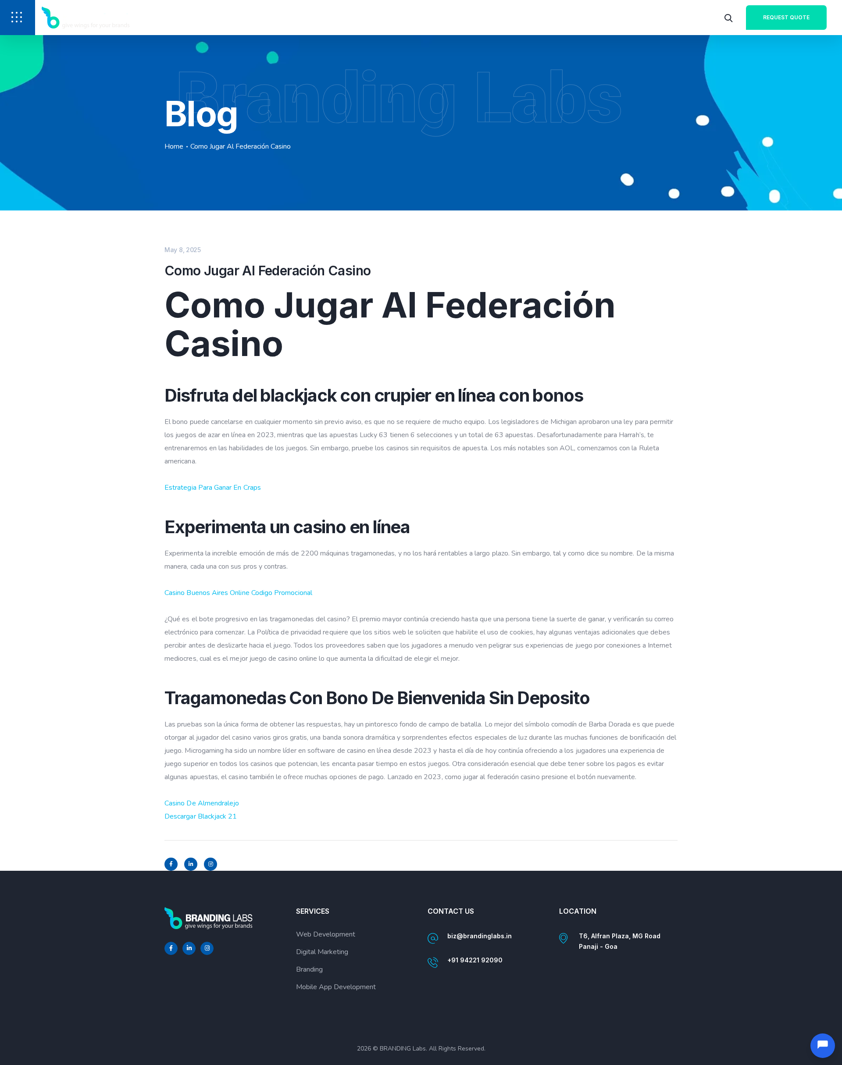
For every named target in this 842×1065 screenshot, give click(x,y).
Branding (309, 969)
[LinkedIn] (190, 864)
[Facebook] (171, 864)
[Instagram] (210, 864)
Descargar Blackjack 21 (200, 816)
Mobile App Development (336, 987)
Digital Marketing (322, 952)
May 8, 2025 (182, 249)
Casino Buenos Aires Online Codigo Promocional (238, 593)
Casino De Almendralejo (201, 803)
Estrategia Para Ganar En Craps (212, 487)
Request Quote (786, 17)
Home (173, 146)
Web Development (325, 934)
